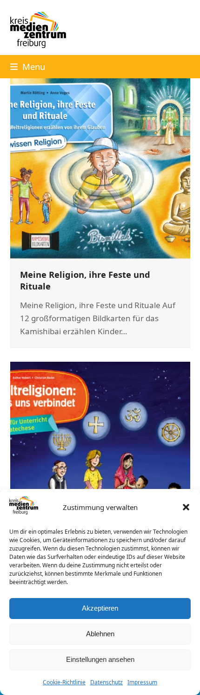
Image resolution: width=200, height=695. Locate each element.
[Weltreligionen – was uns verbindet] (100, 451)
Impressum (142, 682)
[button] (186, 507)
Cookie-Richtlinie (64, 682)
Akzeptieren (100, 608)
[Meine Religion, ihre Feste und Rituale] (100, 167)
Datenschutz (106, 682)
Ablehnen (100, 634)
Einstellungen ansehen (100, 659)
